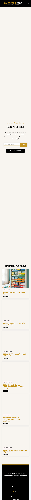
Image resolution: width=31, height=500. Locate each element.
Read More (5, 296)
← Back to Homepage (15, 150)
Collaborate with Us (16, 496)
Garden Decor (7, 320)
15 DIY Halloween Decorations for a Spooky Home (15, 451)
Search (24, 144)
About (16, 491)
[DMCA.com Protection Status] (15, 482)
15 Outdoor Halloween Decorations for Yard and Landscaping (12, 419)
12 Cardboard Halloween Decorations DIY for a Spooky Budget (13, 386)
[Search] (25, 3)
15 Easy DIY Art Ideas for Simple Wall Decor (14, 355)
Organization (7, 289)
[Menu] (28, 3)
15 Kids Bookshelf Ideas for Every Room (15, 293)
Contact (16, 494)
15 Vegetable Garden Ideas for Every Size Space (14, 324)
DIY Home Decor (8, 351)
